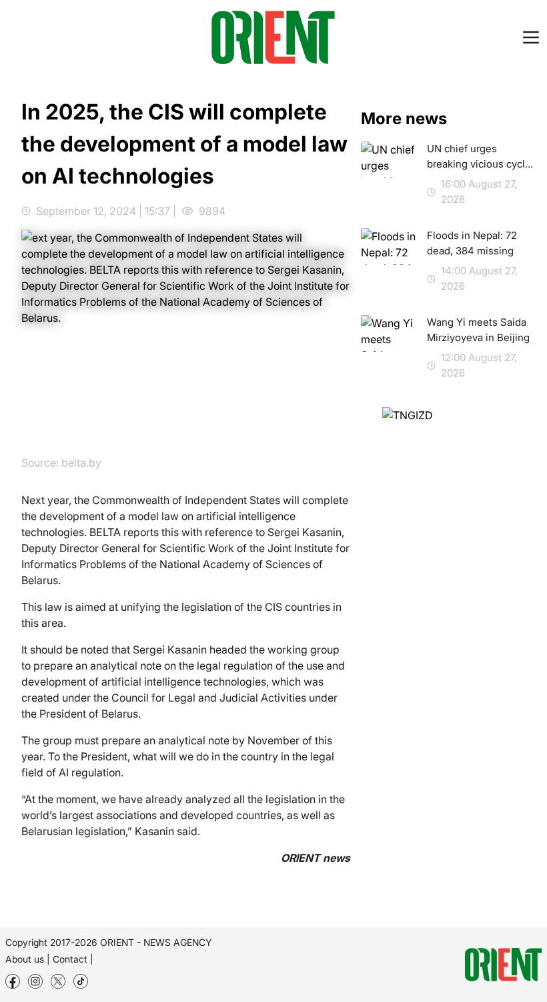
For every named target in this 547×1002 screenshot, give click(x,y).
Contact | (73, 959)
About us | (27, 959)
